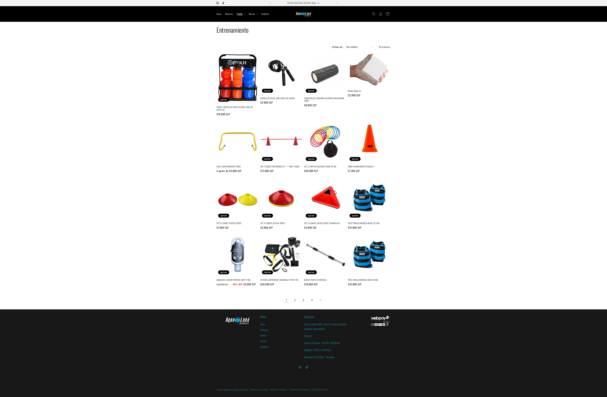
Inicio (262, 324)
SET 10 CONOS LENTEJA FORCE (272, 223)
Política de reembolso (278, 389)
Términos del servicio (320, 389)
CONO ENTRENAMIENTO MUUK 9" (361, 166)
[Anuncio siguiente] (337, 3)
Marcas (263, 341)
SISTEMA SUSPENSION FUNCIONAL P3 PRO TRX (279, 280)
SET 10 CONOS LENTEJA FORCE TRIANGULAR (322, 223)
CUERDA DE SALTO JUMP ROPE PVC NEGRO (277, 98)
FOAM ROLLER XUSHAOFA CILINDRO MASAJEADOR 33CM (324, 99)
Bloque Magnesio (354, 91)
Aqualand (227, 389)
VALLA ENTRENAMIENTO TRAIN (229, 166)
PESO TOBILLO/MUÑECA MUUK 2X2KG (363, 280)
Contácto (264, 346)
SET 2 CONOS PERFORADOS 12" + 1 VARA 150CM (279, 166)
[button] (241, 14)
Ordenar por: (337, 46)
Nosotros (264, 329)
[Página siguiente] (320, 300)
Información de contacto (299, 389)
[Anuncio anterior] (269, 3)
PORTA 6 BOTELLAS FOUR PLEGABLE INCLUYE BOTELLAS (235, 108)
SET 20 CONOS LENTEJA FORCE (229, 223)
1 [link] (286, 300)
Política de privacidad (259, 389)
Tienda (263, 335)
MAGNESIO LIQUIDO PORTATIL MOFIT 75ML (234, 280)
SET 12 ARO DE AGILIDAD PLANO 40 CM (320, 166)
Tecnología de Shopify (239, 389)
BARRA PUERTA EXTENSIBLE (315, 280)
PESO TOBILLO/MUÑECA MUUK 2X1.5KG (364, 223)
